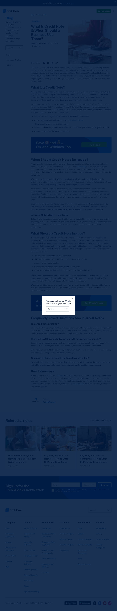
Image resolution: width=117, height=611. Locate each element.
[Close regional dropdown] (72, 298)
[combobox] (57, 309)
